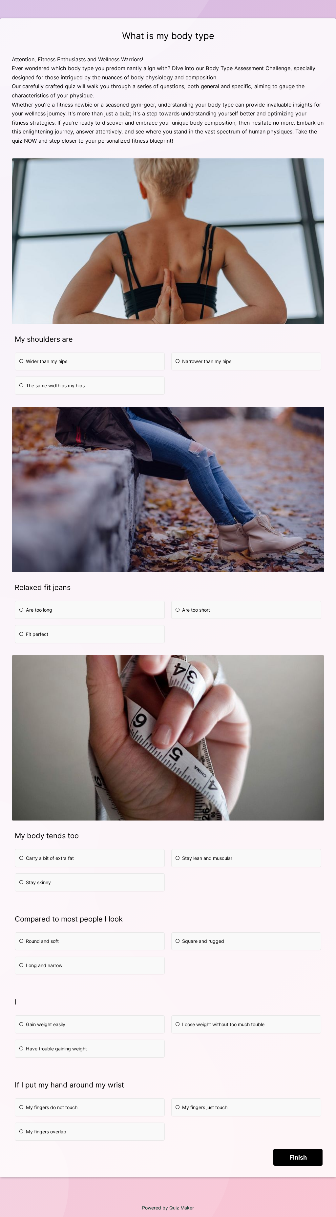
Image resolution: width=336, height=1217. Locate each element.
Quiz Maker (181, 1207)
